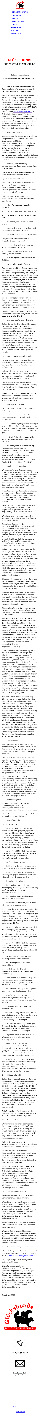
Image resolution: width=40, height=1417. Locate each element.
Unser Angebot (18, 21)
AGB (14, 1407)
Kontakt (15, 30)
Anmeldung (16, 27)
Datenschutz (20, 1412)
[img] (20, 5)
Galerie (15, 24)
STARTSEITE (16, 15)
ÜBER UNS (15, 18)
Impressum (16, 33)
